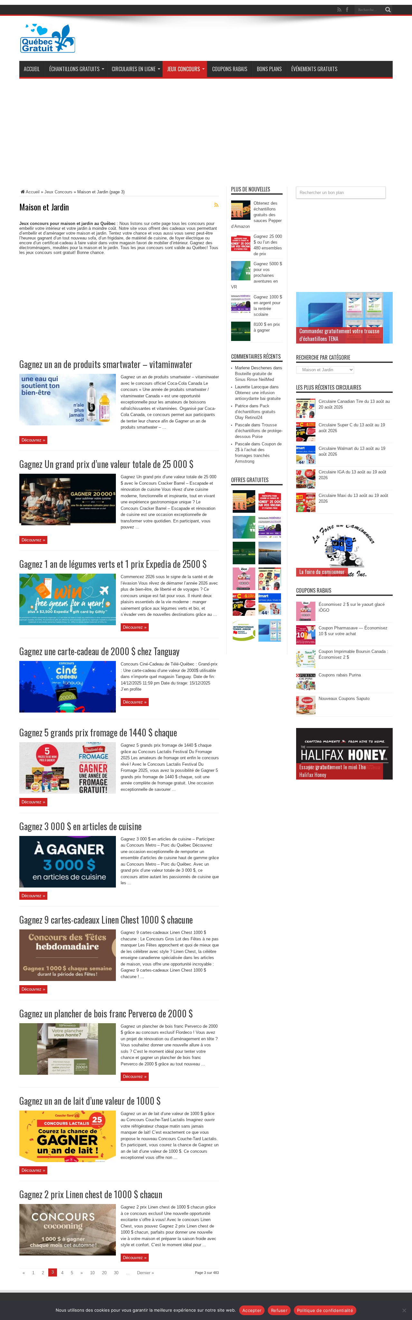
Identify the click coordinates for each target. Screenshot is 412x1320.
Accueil (32, 69)
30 (116, 1272)
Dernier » (145, 1272)
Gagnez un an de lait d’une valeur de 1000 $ (90, 1100)
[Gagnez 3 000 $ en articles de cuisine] (67, 886)
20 (104, 1272)
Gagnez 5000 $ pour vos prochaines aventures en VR (256, 275)
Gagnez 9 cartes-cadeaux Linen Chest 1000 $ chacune (106, 919)
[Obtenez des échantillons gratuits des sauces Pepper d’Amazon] (240, 218)
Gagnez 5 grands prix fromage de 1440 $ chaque (98, 732)
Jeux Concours (183, 69)
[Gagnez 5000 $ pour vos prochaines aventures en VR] (240, 279)
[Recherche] (388, 10)
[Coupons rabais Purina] (305, 690)
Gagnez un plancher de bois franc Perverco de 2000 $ (106, 1013)
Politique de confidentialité (325, 1310)
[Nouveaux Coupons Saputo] (305, 713)
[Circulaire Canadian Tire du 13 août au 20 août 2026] (305, 416)
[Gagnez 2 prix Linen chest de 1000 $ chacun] (67, 1254)
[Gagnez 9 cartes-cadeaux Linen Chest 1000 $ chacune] (67, 979)
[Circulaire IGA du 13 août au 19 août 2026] (305, 487)
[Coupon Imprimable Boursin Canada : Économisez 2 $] (305, 666)
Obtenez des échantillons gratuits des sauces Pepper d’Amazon (256, 215)
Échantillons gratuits (74, 69)
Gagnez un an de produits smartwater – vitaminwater (105, 364)
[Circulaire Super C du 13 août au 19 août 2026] (305, 440)
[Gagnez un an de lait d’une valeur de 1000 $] (67, 1160)
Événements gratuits (314, 69)
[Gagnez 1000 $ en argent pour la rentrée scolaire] (240, 312)
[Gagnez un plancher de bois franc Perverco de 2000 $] (67, 1073)
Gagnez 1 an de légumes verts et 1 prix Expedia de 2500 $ (113, 563)
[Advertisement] (206, 135)
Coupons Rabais (229, 69)
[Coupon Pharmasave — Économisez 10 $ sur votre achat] (305, 643)
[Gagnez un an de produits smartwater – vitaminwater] (67, 424)
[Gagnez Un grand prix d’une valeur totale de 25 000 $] (67, 523)
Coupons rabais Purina (340, 675)
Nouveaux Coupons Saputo (344, 698)
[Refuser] (404, 1310)
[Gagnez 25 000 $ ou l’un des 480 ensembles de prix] (240, 251)
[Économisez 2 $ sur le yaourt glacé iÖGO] (305, 619)
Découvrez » (33, 440)
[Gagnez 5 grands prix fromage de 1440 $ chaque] (67, 792)
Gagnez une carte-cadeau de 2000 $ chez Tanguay (99, 651)
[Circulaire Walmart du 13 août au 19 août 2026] (305, 463)
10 (92, 1272)
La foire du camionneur (322, 572)
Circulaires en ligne (133, 69)
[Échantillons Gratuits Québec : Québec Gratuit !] (47, 48)
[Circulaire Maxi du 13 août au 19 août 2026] (305, 510)
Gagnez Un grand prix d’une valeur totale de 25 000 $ (106, 464)
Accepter (251, 1310)
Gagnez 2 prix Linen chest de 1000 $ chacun (90, 1194)
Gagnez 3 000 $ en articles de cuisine (80, 826)
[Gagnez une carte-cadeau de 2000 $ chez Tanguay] (67, 711)
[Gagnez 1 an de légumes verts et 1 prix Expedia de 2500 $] (67, 623)
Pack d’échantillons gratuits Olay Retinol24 (255, 411)
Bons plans (269, 69)
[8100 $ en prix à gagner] (240, 339)
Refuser (279, 1310)
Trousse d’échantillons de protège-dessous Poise (259, 430)
